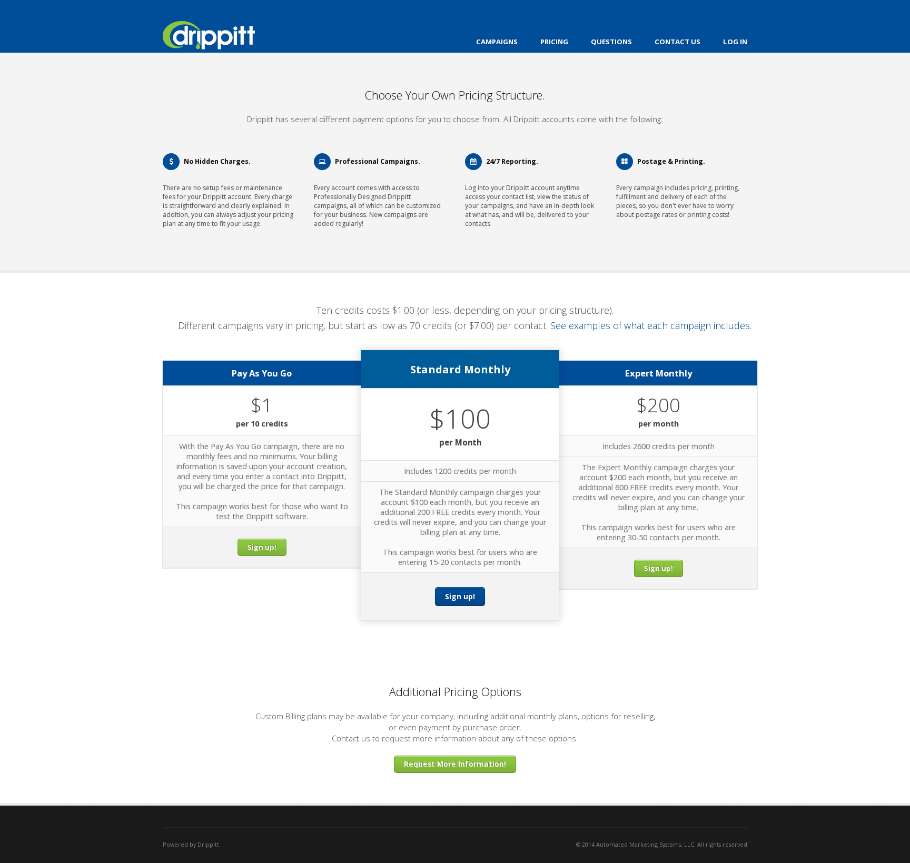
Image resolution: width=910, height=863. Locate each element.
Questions (611, 41)
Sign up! (262, 547)
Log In (735, 41)
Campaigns (497, 41)
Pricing (554, 41)
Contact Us (677, 41)
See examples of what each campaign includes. (650, 325)
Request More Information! (455, 764)
